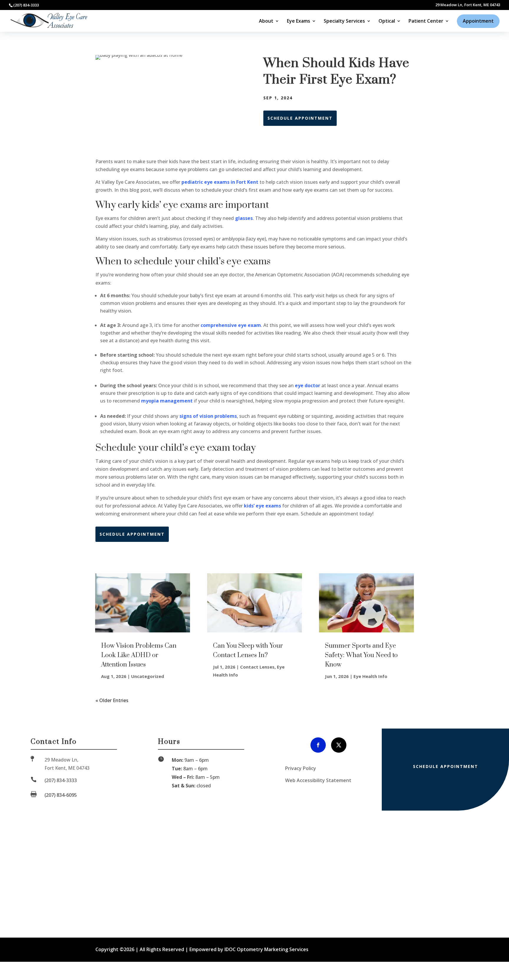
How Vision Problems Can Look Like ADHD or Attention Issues (138, 655)
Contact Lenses (257, 667)
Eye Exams (298, 21)
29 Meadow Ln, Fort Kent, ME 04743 (467, 5)
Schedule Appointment (300, 118)
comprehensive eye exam (231, 325)
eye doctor (307, 385)
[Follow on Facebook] (318, 745)
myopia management (167, 401)
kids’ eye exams (262, 505)
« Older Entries (111, 700)
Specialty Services (344, 21)
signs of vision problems (208, 416)
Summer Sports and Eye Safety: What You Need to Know (361, 655)
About (266, 21)
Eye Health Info (370, 676)
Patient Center (426, 21)
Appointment (478, 21)
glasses (244, 218)
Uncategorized (147, 676)
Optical (387, 21)
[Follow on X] (338, 745)
